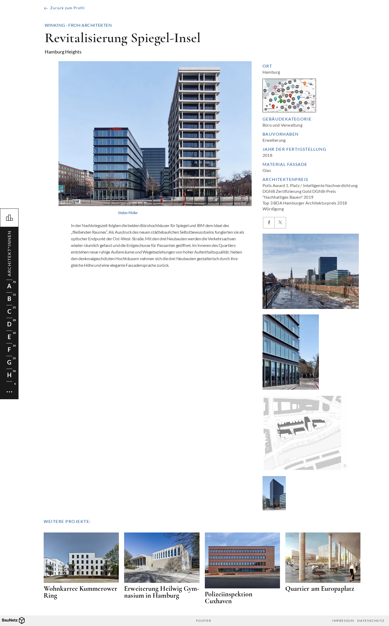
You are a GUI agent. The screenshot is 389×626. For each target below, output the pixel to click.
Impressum (343, 620)
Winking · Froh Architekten (78, 25)
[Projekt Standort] (289, 95)
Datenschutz (371, 620)
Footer (203, 620)
